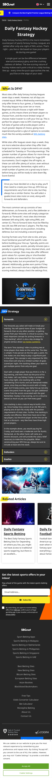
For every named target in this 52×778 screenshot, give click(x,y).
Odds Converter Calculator (26, 699)
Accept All (26, 766)
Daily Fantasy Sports (15, 20)
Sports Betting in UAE (26, 657)
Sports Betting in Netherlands (26, 644)
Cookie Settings (26, 773)
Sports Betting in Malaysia (26, 640)
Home (4, 20)
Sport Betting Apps (26, 636)
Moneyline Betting (26, 707)
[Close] (50, 740)
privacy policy (10, 614)
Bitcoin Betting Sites (26, 674)
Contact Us (26, 716)
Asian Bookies (26, 682)
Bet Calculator (26, 703)
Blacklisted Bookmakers (26, 686)
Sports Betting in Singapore (26, 653)
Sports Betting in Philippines (26, 649)
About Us (26, 712)
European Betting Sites (26, 678)
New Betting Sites (26, 670)
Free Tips (26, 695)
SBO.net (17, 610)
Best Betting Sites (26, 666)
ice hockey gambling (31, 342)
